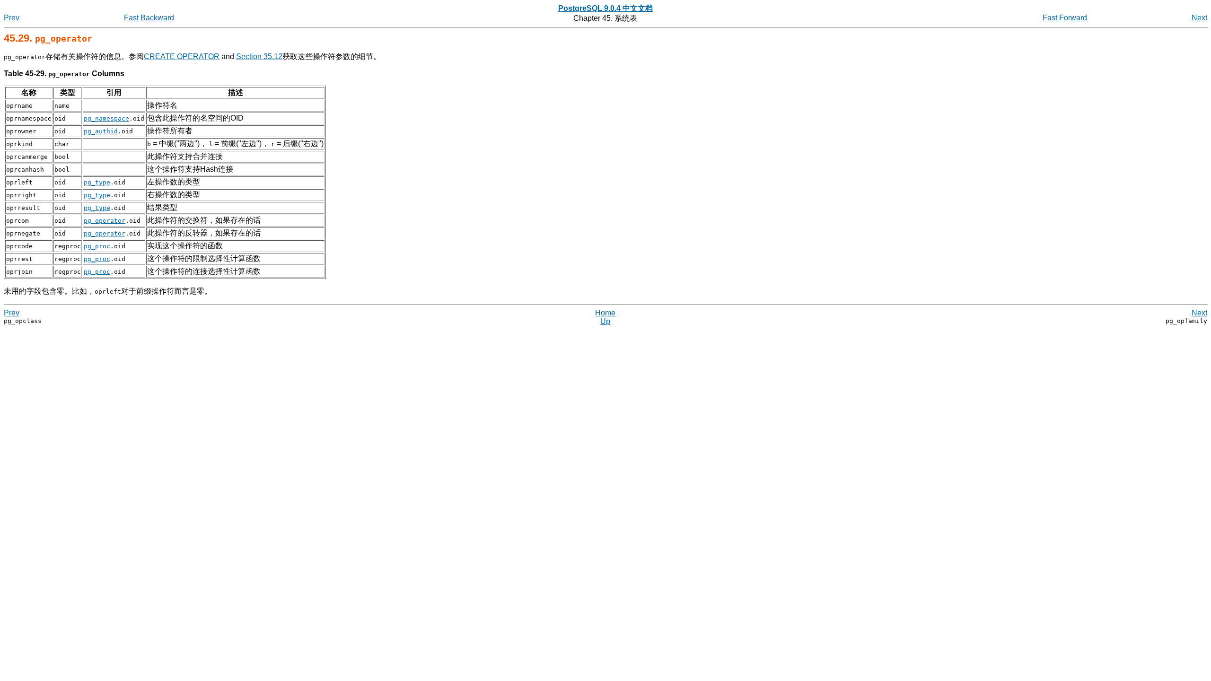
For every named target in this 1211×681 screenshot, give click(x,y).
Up (605, 321)
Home (605, 313)
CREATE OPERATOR (181, 56)
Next (1199, 18)
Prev (11, 18)
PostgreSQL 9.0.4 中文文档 (605, 8)
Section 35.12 (259, 56)
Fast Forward (1065, 18)
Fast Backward (149, 18)
